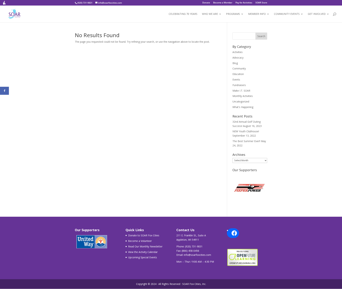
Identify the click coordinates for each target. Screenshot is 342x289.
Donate (206, 3)
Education (238, 74)
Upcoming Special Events (142, 257)
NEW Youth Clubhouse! (245, 131)
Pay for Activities (243, 3)
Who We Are (210, 14)
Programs (233, 14)
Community (239, 68)
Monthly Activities (242, 96)
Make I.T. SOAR (241, 90)
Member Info (257, 14)
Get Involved (317, 14)
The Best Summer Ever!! (246, 141)
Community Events (287, 14)
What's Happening (242, 107)
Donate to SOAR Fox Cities (143, 235)
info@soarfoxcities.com (197, 255)
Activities (237, 52)
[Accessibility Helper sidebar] (4, 4)
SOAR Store (261, 3)
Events (236, 79)
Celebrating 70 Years (183, 14)
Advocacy (237, 57)
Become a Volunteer (140, 241)
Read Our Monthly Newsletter (145, 246)
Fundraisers (239, 85)
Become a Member (222, 3)
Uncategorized (240, 101)
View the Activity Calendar (143, 252)
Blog (235, 63)
